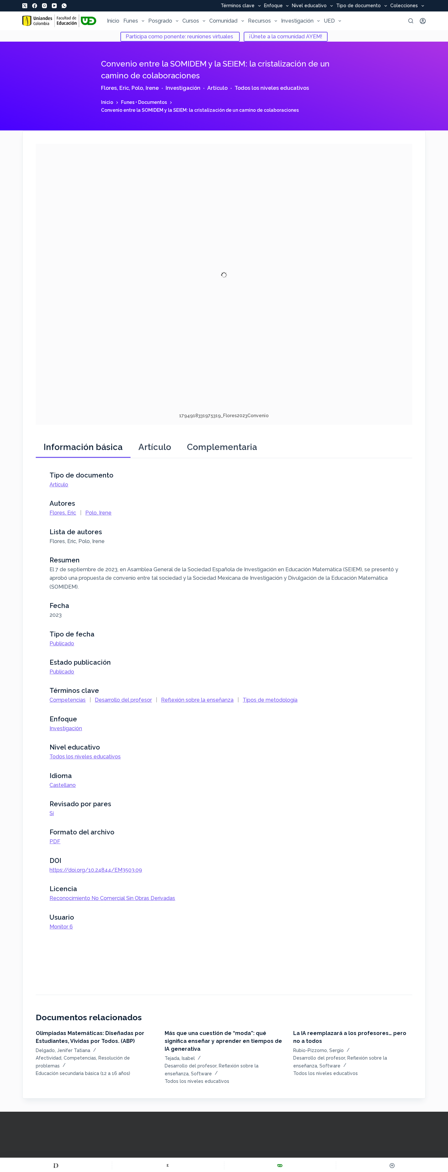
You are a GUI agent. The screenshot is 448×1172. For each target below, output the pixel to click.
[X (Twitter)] (24, 5)
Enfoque (273, 6)
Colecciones (404, 6)
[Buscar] (410, 20)
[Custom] (56, 1165)
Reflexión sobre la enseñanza (197, 700)
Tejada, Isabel (180, 1058)
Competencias (68, 700)
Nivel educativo (309, 6)
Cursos (190, 21)
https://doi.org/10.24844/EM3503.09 (96, 870)
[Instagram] (44, 5)
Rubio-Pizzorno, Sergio (318, 1050)
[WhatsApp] (64, 5)
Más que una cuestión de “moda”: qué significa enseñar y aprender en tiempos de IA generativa (223, 1041)
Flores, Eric (115, 88)
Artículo (217, 88)
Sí (52, 813)
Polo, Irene (145, 88)
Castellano (63, 785)
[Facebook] (34, 5)
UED (329, 21)
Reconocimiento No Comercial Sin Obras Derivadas (112, 898)
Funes (130, 21)
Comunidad (223, 21)
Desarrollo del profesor (123, 700)
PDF (55, 841)
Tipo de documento (358, 6)
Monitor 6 (61, 927)
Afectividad (48, 1058)
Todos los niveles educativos (271, 88)
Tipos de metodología (270, 700)
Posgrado (160, 21)
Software (201, 1073)
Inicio (113, 21)
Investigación (297, 21)
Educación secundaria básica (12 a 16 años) (83, 1073)
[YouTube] (54, 5)
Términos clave (238, 6)
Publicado (62, 643)
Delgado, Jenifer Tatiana (63, 1050)
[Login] (423, 21)
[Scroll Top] (392, 1165)
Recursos (259, 21)
